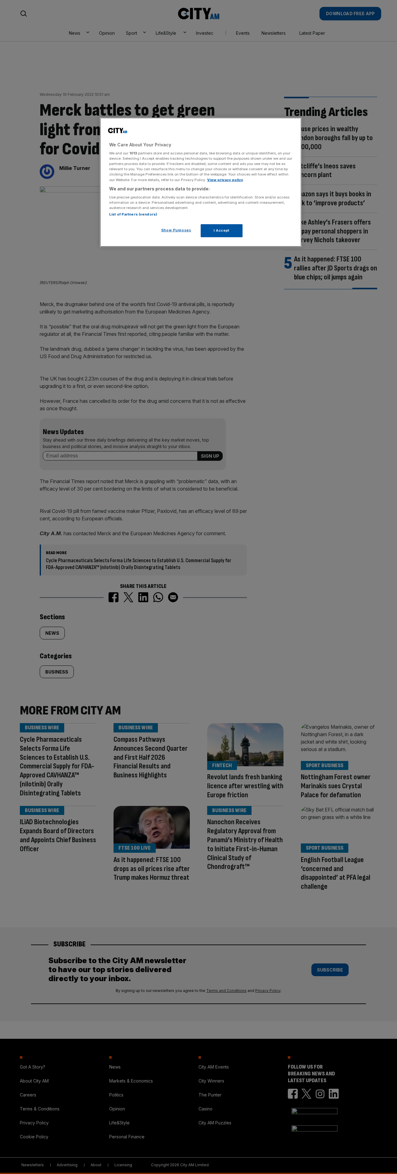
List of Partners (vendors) (133, 214)
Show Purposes (176, 230)
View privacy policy (225, 180)
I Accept (222, 230)
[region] (200, 182)
